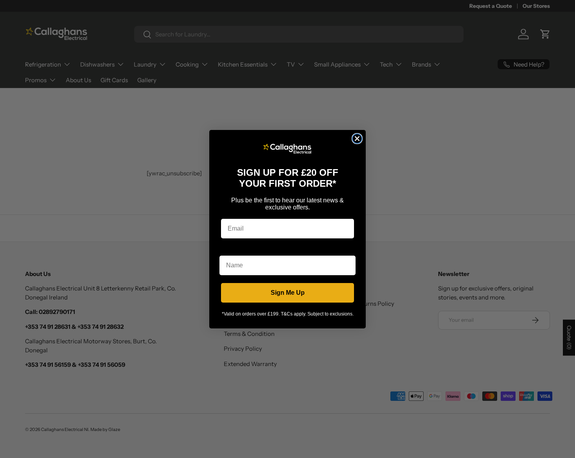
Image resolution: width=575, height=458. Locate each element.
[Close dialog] (357, 138)
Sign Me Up (288, 292)
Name (228, 249)
